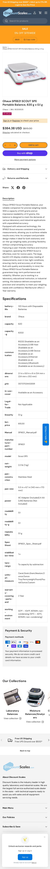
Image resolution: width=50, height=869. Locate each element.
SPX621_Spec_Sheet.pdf (29, 543)
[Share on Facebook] (18, 187)
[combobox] (25, 21)
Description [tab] (8, 198)
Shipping (6, 132)
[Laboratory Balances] (12, 697)
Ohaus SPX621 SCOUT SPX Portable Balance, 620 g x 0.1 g (23, 49)
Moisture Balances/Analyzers (35, 714)
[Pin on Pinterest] (24, 187)
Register (16, 120)
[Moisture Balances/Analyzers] (35, 697)
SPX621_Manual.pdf (27, 432)
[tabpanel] (25, 247)
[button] (40, 13)
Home (5, 47)
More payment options (25, 159)
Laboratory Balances (12, 712)
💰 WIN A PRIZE (45, 434)
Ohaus (5, 109)
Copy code (30, 39)
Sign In (6, 120)
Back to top (25, 751)
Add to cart (33, 145)
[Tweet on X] (12, 187)
